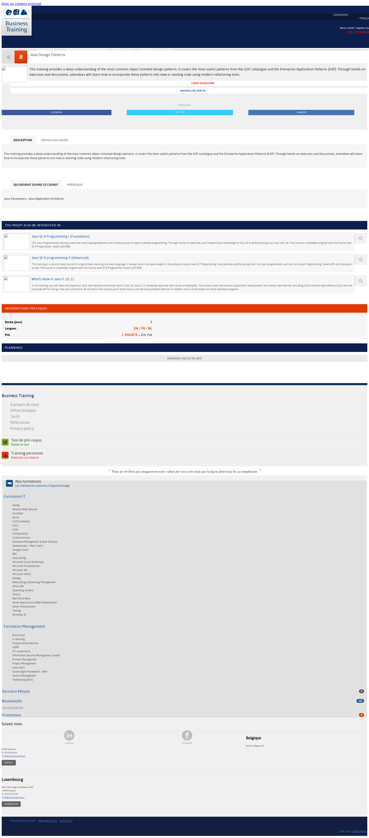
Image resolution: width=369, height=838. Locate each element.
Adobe (16, 505)
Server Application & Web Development (34, 602)
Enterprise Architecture (25, 643)
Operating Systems (23, 590)
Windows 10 (19, 614)
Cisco (15, 525)
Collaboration (20, 533)
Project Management (24, 663)
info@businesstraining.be (14, 756)
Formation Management (86, 50)
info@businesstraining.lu (14, 797)
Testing (16, 610)
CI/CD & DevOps (21, 521)
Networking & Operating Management (34, 582)
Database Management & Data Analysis (34, 541)
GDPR (15, 647)
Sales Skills (18, 667)
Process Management (24, 659)
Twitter (179, 112)
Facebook (56, 112)
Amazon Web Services (24, 509)
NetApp (16, 578)
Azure (15, 517)
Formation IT (48, 50)
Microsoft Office (21, 574)
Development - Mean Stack (27, 545)
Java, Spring (19, 557)
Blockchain (18, 635)
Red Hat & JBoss (21, 598)
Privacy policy (22, 428)
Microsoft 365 (20, 570)
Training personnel (27, 455)
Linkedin (301, 112)
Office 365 (18, 586)
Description (22, 140)
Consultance (123, 50)
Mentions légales (47, 821)
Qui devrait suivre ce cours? (35, 184)
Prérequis (75, 184)
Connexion (340, 14)
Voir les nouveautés (12, 707)
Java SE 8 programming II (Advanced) (60, 258)
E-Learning (18, 639)
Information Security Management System (36, 655)
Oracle (16, 594)
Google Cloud (20, 549)
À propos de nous (155, 50)
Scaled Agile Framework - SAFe (29, 671)
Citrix (15, 529)
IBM (14, 553)
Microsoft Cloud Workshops (28, 562)
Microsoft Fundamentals (26, 566)
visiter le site (11, 804)
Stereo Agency (359, 831)
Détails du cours (54, 140)
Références (19, 422)
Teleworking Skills (22, 679)
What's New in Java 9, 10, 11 (53, 279)
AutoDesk (17, 513)
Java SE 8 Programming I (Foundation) (60, 236)
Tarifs (15, 416)
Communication (21, 537)
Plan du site (66, 821)
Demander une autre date (184, 358)
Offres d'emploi (23, 410)
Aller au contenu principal (21, 4)
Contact (8, 762)
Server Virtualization (23, 606)
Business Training (18, 395)
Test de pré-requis (26, 442)
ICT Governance (21, 651)
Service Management (24, 675)
